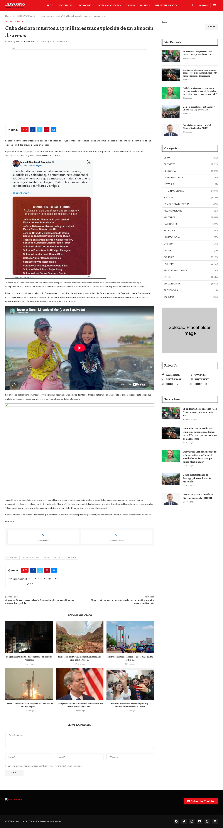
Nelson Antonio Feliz (25, 41)
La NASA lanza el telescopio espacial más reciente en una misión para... (29, 705)
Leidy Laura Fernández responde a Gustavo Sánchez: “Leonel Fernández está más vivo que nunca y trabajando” (200, 91)
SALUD (191, 277)
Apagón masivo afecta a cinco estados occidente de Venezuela (29, 658)
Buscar (165, 22)
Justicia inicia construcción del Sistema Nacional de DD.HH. (197, 127)
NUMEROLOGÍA (191, 237)
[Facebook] (176, 821)
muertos (72, 558)
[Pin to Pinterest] (46, 129)
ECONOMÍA (85, 5)
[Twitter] (184, 821)
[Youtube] (199, 821)
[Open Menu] (214, 5)
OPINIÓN (130, 5)
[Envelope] (215, 821)
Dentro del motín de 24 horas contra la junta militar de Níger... (130, 658)
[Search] (191, 5)
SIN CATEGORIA (191, 283)
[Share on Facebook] (32, 129)
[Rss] (207, 821)
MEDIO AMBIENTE (191, 210)
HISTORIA (191, 184)
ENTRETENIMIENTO (166, 5)
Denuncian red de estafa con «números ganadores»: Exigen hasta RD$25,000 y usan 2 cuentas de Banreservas (200, 73)
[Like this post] (26, 129)
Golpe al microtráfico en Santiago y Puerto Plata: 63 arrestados (199, 108)
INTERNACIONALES (108, 5)
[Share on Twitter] (39, 129)
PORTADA (191, 263)
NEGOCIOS (191, 230)
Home (8, 16)
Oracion (191, 250)
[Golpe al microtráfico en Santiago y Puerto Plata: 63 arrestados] (171, 111)
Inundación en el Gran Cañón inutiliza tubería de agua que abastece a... (79, 658)
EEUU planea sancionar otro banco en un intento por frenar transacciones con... (79, 705)
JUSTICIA (191, 197)
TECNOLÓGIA (191, 290)
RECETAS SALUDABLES (191, 270)
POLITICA (145, 5)
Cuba (46, 558)
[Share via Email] (53, 129)
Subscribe (203, 5)
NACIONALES (65, 5)
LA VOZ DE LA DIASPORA (191, 204)
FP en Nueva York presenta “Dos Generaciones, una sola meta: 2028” (199, 53)
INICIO (50, 5)
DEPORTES (191, 164)
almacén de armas (31, 558)
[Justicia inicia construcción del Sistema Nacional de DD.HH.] (171, 130)
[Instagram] (191, 821)
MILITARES (191, 217)
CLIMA (191, 157)
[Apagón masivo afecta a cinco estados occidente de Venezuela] (29, 637)
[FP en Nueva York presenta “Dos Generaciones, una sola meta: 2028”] (171, 56)
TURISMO (191, 297)
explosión (58, 558)
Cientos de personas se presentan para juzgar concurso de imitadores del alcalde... (130, 705)
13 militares (12, 558)
